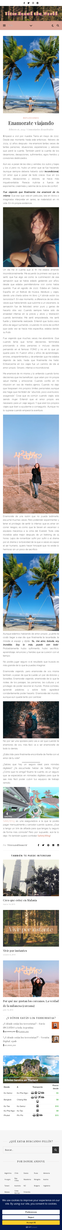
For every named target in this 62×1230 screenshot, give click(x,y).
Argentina (8, 1173)
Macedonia (27, 1179)
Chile (16, 1173)
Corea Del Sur (17, 1192)
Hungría (7, 1179)
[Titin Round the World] (10, 25)
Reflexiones (31, 118)
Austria (45, 1179)
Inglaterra (46, 1186)
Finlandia (27, 1192)
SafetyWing (9, 821)
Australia (17, 1186)
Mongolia (37, 1179)
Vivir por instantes (15, 950)
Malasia (7, 1192)
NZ (25, 1186)
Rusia (36, 1173)
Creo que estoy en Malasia (20, 900)
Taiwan (7, 1186)
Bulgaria (37, 1186)
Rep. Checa (16, 1179)
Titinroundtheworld (17, 845)
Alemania (46, 1173)
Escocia (26, 1173)
